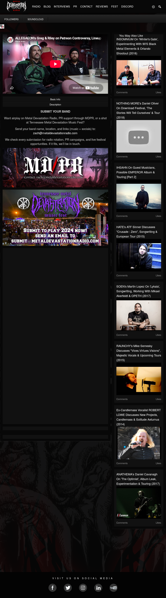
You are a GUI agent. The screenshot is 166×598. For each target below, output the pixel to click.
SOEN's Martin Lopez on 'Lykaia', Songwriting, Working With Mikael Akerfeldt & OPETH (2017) (138, 291)
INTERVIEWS (62, 6)
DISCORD (127, 6)
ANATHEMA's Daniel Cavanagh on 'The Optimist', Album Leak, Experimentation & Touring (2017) (138, 479)
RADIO (36, 6)
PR (75, 6)
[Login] (153, 6)
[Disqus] (55, 293)
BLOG (47, 6)
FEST (114, 6)
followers (11, 19)
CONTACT (86, 6)
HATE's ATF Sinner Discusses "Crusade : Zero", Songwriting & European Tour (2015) (136, 231)
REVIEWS (102, 6)
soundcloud (35, 19)
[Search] (159, 6)
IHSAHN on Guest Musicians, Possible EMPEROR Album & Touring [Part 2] (135, 172)
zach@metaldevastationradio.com (55, 133)
